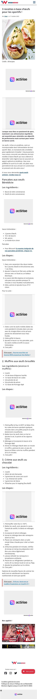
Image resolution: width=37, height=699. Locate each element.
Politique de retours (7, 684)
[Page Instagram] (10, 673)
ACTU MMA (28, 686)
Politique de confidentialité (23, 684)
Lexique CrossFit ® (19, 686)
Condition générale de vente (10, 682)
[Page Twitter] (15, 673)
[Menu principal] (34, 2)
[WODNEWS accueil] (9, 2)
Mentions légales (6, 686)
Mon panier (30, 671)
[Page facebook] (5, 673)
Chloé (5, 16)
